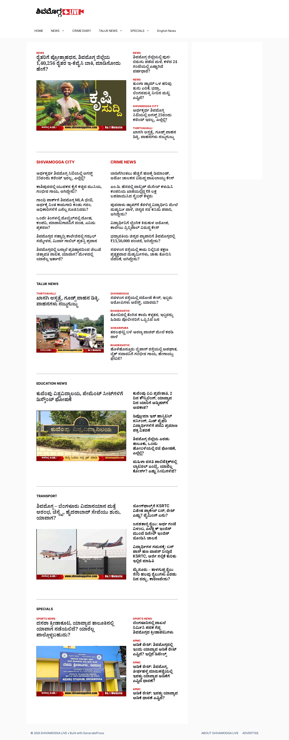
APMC (137, 641)
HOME (38, 31)
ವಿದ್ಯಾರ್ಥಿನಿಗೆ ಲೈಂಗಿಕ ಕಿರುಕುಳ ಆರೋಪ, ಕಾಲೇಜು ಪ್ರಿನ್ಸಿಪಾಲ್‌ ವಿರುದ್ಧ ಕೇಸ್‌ (139, 226)
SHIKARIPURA (119, 328)
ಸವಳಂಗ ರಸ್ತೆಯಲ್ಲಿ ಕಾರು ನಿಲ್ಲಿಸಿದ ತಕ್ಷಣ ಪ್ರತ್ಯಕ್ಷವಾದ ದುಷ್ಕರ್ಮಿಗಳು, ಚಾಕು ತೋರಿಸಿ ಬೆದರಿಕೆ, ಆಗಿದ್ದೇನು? (140, 255)
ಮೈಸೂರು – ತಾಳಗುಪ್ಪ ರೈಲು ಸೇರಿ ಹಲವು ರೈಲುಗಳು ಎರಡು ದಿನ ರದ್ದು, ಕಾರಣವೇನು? (155, 575)
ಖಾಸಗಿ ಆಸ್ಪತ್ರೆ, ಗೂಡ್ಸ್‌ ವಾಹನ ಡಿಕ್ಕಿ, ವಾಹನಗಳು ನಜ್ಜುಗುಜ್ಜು (154, 135)
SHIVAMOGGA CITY (145, 107)
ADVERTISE (250, 733)
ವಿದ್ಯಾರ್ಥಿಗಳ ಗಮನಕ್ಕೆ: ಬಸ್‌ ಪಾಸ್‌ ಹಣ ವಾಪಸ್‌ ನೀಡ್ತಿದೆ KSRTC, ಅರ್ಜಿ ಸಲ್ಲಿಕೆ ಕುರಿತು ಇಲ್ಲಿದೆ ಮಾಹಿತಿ (154, 554)
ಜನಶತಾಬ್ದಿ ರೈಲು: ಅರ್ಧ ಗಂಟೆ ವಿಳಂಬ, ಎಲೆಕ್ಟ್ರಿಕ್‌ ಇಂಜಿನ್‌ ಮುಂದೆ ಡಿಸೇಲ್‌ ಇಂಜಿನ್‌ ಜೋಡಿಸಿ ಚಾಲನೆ (154, 532)
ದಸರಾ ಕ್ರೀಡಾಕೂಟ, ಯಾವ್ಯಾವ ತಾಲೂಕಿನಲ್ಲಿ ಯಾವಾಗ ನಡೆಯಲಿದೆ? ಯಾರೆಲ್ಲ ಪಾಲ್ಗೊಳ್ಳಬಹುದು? (75, 630)
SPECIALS (137, 31)
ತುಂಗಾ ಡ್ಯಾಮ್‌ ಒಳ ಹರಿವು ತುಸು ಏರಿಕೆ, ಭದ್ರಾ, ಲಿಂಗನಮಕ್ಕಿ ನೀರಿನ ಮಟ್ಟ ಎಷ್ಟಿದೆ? (152, 91)
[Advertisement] (227, 111)
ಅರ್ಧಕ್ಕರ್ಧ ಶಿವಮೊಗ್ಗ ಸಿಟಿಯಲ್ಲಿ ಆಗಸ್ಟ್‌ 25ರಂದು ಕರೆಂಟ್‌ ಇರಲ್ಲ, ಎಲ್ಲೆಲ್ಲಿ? (152, 116)
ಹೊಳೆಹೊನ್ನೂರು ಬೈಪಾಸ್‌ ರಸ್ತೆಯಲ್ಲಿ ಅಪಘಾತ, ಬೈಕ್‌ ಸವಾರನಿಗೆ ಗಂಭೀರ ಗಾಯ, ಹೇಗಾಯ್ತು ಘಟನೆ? (144, 355)
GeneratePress (93, 733)
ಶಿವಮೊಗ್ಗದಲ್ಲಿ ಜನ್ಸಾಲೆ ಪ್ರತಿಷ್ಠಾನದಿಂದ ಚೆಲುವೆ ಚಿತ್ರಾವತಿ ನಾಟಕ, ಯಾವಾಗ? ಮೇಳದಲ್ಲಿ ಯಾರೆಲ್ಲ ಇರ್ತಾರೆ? (68, 255)
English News (166, 31)
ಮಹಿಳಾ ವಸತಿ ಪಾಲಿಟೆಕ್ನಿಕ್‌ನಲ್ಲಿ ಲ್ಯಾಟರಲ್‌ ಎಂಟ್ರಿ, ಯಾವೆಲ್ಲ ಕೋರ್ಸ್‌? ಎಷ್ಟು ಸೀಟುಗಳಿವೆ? (155, 467)
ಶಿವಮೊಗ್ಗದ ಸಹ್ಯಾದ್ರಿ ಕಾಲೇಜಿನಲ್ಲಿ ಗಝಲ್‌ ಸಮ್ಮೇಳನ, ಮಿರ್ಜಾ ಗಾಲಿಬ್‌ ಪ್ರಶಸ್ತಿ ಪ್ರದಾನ (66, 239)
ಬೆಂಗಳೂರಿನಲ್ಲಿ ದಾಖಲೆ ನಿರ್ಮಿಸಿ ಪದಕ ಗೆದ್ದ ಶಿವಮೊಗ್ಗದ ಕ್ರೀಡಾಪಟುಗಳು (153, 628)
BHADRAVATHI (120, 311)
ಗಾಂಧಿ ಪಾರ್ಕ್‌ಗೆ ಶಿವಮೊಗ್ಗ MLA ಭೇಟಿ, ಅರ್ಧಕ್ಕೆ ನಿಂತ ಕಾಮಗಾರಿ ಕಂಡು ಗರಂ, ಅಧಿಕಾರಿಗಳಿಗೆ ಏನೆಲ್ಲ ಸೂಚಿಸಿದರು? (64, 206)
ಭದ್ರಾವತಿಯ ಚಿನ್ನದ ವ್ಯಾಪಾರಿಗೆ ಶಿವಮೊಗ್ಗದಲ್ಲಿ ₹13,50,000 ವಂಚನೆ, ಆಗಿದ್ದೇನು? (142, 239)
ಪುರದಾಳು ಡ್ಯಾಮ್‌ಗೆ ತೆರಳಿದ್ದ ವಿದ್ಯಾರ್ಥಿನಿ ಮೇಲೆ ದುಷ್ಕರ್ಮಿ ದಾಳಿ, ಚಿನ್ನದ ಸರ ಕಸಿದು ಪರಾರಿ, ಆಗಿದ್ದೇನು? (144, 210)
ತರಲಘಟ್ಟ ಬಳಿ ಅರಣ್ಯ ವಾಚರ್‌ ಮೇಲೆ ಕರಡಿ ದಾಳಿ (141, 335)
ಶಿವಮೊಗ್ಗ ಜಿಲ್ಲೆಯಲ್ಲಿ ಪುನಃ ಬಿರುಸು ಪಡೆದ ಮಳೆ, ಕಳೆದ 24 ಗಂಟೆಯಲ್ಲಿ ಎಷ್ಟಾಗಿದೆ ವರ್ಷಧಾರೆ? (155, 65)
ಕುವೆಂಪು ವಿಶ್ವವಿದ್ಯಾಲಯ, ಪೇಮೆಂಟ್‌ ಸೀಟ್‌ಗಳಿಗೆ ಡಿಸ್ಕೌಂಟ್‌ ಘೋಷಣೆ (79, 398)
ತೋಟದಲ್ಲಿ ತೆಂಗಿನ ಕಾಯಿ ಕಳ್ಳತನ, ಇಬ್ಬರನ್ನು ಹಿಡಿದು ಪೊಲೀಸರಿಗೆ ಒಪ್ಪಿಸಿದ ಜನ (141, 318)
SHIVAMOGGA (119, 294)
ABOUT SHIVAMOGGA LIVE (219, 733)
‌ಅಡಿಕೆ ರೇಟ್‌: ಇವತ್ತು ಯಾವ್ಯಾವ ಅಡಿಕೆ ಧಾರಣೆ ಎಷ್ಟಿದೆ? (155, 696)
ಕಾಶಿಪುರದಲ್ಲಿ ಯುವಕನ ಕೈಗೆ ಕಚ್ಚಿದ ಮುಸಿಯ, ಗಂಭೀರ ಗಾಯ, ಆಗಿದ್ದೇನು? (69, 190)
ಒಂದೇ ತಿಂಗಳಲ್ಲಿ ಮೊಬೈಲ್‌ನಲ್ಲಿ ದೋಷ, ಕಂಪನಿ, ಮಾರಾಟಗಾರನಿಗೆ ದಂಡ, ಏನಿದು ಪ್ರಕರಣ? (65, 224)
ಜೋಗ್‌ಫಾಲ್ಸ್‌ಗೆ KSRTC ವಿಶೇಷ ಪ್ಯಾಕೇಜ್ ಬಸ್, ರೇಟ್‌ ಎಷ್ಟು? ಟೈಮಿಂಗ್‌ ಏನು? (154, 511)
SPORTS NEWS (45, 619)
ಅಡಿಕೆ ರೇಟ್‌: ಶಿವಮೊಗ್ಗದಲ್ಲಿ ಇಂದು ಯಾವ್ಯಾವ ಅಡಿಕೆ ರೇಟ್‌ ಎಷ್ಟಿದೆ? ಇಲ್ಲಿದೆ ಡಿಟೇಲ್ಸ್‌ (155, 650)
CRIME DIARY (81, 31)
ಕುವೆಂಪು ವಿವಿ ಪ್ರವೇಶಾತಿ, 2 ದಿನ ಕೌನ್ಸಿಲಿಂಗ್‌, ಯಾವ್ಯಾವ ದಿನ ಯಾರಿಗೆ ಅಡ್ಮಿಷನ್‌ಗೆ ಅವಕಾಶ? (152, 401)
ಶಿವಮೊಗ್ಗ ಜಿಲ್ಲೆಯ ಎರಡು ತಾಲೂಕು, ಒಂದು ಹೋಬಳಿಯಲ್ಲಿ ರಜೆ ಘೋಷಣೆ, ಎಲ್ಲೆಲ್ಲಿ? (154, 446)
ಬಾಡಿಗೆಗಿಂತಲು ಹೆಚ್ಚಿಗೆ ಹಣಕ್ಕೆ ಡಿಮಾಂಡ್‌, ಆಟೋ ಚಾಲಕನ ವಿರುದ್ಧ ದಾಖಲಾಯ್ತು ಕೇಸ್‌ (142, 176)
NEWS (55, 31)
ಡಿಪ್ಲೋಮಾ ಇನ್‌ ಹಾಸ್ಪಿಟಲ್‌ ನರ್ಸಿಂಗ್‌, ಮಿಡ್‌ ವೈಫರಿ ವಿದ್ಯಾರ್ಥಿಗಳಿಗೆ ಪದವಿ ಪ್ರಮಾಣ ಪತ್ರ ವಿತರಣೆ (155, 424)
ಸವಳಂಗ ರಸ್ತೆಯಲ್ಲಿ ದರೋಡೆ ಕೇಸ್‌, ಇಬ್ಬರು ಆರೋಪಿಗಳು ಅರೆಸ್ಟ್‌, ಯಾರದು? (141, 301)
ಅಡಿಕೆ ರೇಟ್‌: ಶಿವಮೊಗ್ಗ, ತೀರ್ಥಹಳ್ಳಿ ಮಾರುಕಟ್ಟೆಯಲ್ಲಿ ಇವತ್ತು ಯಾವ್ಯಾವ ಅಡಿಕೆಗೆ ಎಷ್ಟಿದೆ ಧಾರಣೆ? (152, 674)
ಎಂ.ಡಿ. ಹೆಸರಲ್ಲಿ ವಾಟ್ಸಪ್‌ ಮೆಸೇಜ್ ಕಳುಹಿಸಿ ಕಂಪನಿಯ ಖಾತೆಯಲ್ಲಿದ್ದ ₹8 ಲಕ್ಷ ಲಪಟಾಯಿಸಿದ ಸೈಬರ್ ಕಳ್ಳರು (141, 192)
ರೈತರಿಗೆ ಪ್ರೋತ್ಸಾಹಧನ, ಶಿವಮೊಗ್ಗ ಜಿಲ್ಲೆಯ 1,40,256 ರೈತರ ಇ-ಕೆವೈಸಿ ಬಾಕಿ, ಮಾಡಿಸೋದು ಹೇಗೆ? (78, 64)
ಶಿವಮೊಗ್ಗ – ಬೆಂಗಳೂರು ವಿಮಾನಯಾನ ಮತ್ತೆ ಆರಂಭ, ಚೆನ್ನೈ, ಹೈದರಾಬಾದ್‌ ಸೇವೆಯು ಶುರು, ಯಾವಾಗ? (78, 513)
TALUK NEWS (108, 31)
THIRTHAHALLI (142, 129)
